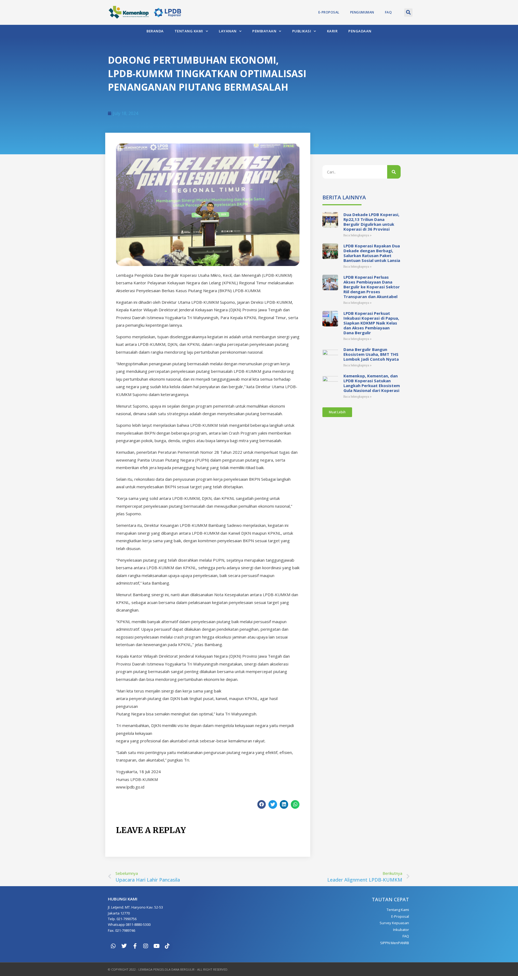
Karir (332, 31)
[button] (408, 12)
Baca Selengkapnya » (357, 235)
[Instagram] (145, 946)
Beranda (155, 31)
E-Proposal (328, 12)
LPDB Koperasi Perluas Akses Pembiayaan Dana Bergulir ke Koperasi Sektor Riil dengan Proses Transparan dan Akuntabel (371, 286)
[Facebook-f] (135, 946)
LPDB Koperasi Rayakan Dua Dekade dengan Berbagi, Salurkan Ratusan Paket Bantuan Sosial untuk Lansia (371, 253)
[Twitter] (124, 946)
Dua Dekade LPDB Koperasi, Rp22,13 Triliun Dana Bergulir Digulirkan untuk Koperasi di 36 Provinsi (371, 222)
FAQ (388, 12)
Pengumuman (362, 12)
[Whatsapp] (113, 946)
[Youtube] (156, 946)
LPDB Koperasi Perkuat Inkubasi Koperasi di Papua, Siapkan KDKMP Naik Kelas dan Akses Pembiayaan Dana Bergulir (371, 322)
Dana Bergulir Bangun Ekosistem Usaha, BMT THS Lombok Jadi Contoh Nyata (371, 354)
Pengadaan (360, 31)
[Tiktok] (167, 946)
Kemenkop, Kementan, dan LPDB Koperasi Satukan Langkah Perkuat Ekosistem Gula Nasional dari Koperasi (371, 383)
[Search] (394, 172)
